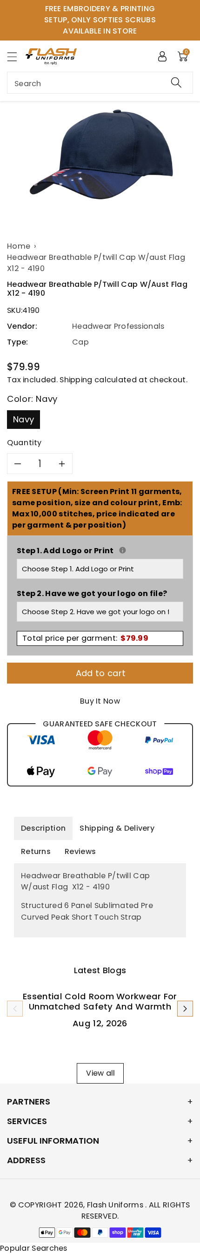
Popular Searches (33, 1248)
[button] (16, 56)
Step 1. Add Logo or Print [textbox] (100, 550)
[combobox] (100, 82)
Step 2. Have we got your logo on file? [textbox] (92, 593)
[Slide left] (15, 1009)
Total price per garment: (85, 638)
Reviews (80, 851)
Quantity (24, 442)
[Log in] (162, 56)
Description (43, 828)
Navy (23, 419)
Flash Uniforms (116, 1205)
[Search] (176, 82)
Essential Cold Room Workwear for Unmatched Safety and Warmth (100, 1001)
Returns (36, 851)
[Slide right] (185, 1009)
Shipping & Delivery (117, 828)
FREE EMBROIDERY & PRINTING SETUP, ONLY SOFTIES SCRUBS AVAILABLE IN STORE (100, 19)
